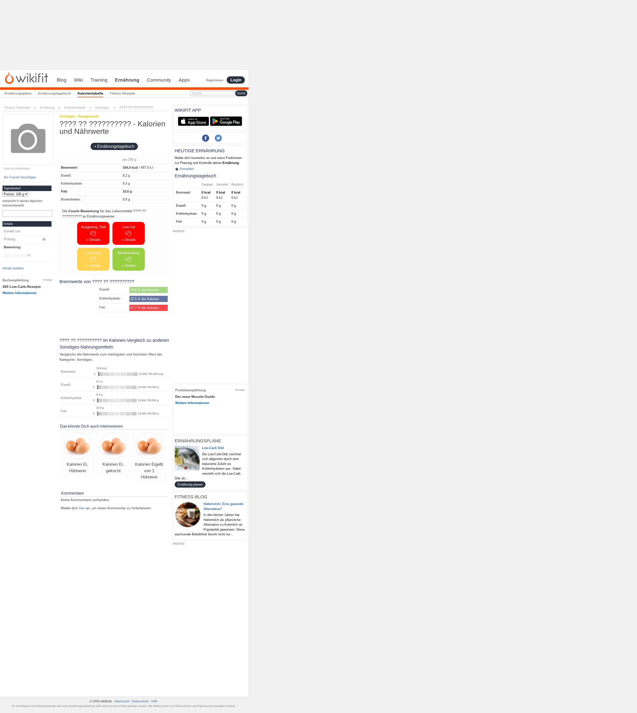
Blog (61, 80)
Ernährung (127, 80)
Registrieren (214, 80)
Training (98, 80)
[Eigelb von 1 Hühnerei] (149, 446)
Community (159, 80)
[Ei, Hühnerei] (77, 446)
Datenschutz (140, 701)
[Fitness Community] (26, 78)
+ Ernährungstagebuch (114, 146)
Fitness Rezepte (122, 93)
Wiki (78, 80)
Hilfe (154, 701)
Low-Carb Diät (213, 448)
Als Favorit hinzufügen (20, 177)
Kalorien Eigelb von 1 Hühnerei (149, 470)
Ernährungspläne (18, 93)
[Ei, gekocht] (113, 446)
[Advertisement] (124, 35)
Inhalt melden (13, 268)
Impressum (121, 701)
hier (82, 508)
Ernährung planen (190, 484)
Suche (197, 93)
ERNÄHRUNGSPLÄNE (198, 440)
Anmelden (186, 169)
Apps (184, 80)
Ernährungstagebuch (54, 93)
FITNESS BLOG (191, 496)
